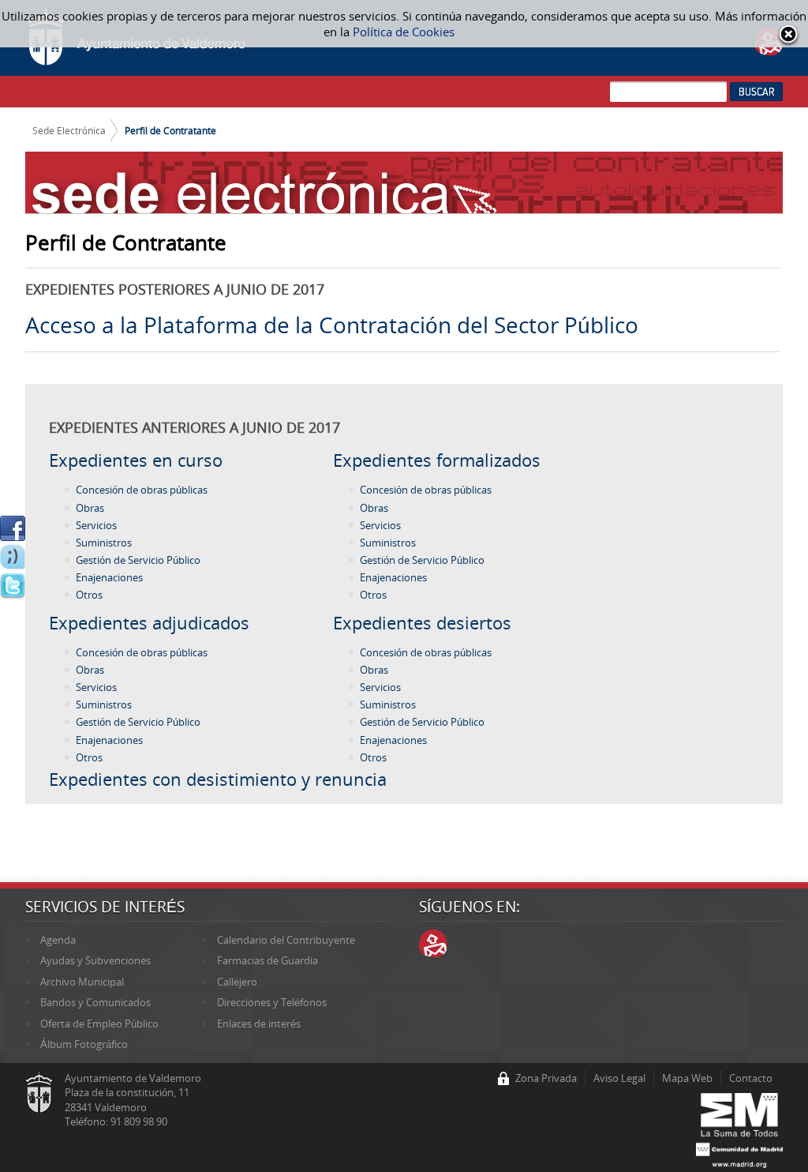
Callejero (237, 982)
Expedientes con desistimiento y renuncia (218, 779)
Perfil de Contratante (170, 130)
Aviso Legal (619, 1078)
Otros (89, 595)
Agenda (58, 940)
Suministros (104, 542)
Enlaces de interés (259, 1023)
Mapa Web (687, 1078)
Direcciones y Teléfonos (272, 1002)
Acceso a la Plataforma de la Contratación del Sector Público (331, 325)
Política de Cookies (403, 31)
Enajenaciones (109, 577)
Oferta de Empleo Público (99, 1023)
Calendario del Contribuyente (286, 940)
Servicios (96, 525)
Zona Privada (546, 1078)
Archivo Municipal (82, 982)
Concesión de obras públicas (142, 490)
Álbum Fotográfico (84, 1044)
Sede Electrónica (69, 130)
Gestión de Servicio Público (138, 560)
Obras (90, 508)
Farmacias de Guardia (267, 960)
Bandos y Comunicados (95, 1002)
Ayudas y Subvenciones (95, 960)
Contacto (750, 1078)
